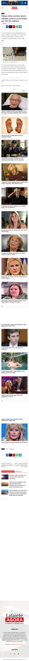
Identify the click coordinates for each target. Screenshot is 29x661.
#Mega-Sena (12, 448)
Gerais (2, 11)
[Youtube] (18, 654)
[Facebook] (7, 26)
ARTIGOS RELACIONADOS (8, 471)
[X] (10, 26)
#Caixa (6, 448)
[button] (2, 8)
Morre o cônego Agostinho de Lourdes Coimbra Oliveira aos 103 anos (21, 465)
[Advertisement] (14, 516)
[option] (14, 3)
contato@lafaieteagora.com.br (17, 644)
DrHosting (25, 659)
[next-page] (4, 499)
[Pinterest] (13, 26)
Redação (4, 23)
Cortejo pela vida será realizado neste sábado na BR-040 (7, 465)
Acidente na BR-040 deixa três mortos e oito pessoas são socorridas (17, 477)
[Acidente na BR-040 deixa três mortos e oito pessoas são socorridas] (4, 477)
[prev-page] (2, 499)
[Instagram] (14, 654)
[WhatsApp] (17, 26)
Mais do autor (18, 471)
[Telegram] (20, 26)
